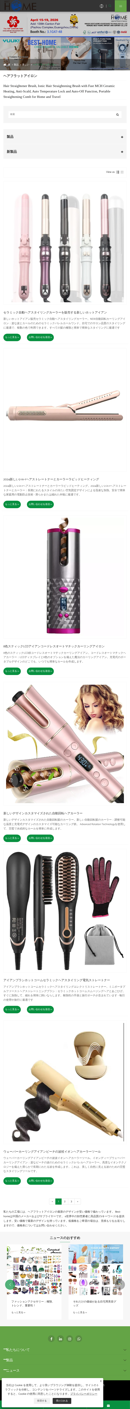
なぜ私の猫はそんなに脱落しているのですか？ (33, 1304)
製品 (16, 65)
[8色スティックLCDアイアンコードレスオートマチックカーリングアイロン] (65, 577)
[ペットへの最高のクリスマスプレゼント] (96, 1269)
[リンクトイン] (60, 1338)
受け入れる (62, 1401)
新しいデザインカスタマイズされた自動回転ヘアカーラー (43, 813)
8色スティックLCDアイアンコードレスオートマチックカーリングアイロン (54, 646)
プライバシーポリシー (83, 1394)
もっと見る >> (12, 337)
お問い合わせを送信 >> (40, 337)
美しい (25, 65)
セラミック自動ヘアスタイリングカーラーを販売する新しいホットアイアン (55, 312)
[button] (10, 1285)
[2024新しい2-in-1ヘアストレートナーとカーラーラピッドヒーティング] (65, 410)
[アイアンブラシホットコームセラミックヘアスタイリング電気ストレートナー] (65, 911)
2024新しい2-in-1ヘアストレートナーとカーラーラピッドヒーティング (51, 479)
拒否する (42, 1401)
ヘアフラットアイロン (45, 65)
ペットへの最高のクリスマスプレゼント (94, 1304)
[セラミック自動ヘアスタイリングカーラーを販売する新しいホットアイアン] (65, 243)
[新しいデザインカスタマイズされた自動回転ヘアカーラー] (65, 744)
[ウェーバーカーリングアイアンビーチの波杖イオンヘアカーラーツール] (65, 1082)
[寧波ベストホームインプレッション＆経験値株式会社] (20, 6)
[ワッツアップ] (78, 1338)
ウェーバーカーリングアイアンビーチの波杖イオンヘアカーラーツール (52, 1152)
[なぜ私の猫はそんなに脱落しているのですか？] (34, 1269)
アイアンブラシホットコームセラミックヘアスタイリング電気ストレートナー (56, 980)
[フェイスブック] (51, 1338)
